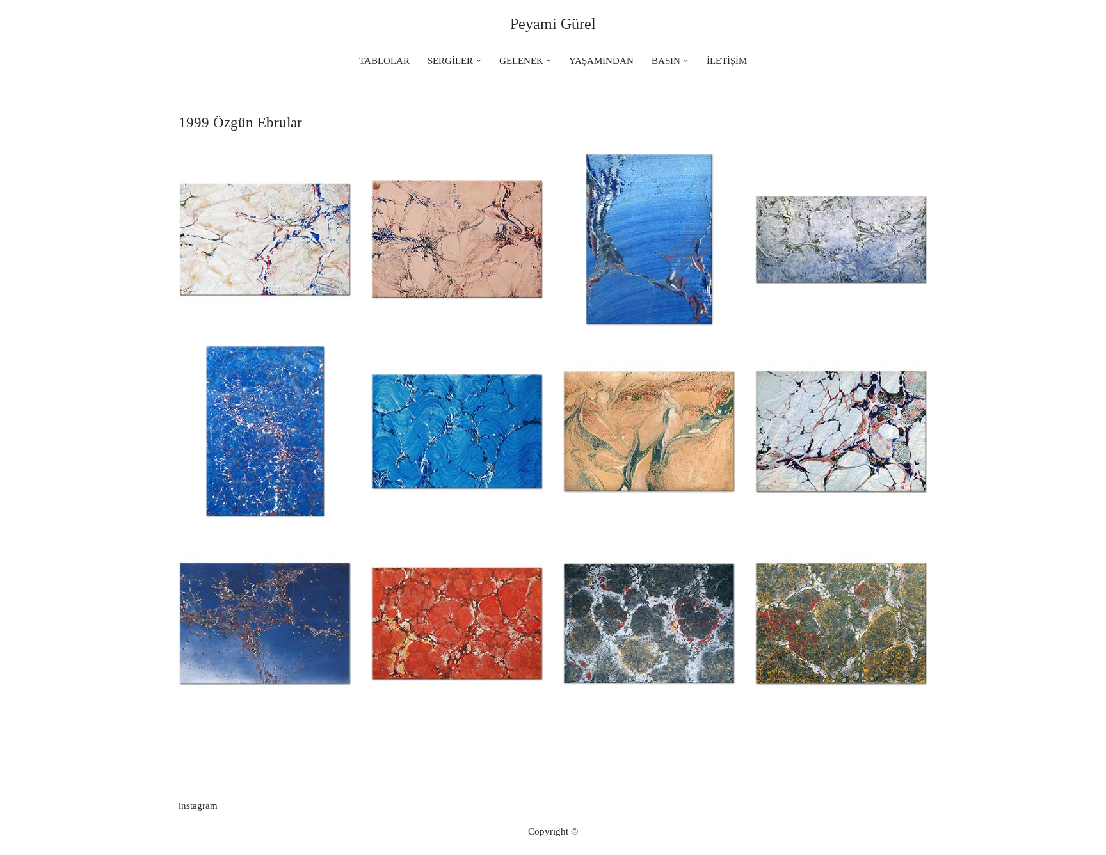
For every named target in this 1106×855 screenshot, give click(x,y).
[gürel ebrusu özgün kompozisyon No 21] (841, 623)
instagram (198, 806)
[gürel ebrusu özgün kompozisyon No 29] (841, 239)
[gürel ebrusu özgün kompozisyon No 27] (457, 431)
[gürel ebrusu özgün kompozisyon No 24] (265, 623)
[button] (478, 60)
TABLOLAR (384, 61)
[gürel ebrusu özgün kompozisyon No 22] (649, 623)
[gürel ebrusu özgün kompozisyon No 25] (841, 431)
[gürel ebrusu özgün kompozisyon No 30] (649, 239)
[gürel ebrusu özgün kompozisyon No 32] (265, 239)
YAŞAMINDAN (601, 61)
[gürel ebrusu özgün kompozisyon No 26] (649, 431)
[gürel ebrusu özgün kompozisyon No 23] (457, 623)
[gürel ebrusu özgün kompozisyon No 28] (265, 431)
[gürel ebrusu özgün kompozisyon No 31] (457, 239)
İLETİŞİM (727, 61)
